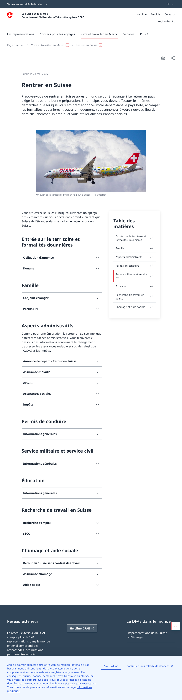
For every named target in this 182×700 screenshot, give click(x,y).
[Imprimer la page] (163, 58)
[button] (20, 34)
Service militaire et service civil (131, 276)
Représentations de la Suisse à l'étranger (147, 635)
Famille (120, 248)
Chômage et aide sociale (130, 307)
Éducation (121, 286)
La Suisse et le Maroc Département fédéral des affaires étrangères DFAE (53, 15)
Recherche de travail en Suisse (130, 296)
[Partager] (172, 58)
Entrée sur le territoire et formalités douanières (131, 238)
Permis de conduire (127, 265)
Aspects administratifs (129, 257)
